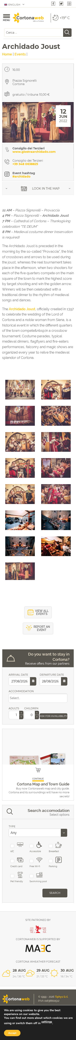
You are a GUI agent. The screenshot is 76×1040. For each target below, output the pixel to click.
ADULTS (14, 708)
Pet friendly (16, 881)
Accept (12, 1033)
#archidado (21, 176)
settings (46, 1022)
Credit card (16, 866)
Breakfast (54, 851)
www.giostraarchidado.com (34, 151)
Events (20, 54)
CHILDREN (30, 708)
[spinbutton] (16, 715)
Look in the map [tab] (45, 188)
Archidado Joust (22, 309)
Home (7, 54)
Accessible (35, 851)
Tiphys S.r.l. (61, 996)
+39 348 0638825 (25, 164)
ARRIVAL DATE (18, 674)
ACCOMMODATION (21, 691)
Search (54, 892)
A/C (12, 851)
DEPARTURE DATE (52, 674)
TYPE (12, 826)
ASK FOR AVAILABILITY (53, 716)
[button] (21, 713)
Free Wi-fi (35, 866)
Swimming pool (38, 881)
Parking (53, 866)
